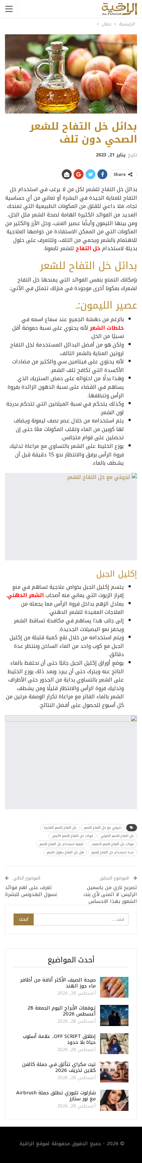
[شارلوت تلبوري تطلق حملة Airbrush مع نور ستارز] (114, 1100)
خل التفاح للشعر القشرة (60, 827)
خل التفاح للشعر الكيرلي (117, 836)
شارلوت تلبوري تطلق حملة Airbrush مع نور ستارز (56, 1095)
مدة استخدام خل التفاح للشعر (112, 852)
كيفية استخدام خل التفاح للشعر (62, 844)
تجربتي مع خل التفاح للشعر (103, 827)
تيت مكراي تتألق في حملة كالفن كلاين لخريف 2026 (59, 1067)
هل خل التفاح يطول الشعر (65, 852)
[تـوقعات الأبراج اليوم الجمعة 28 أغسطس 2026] (114, 1015)
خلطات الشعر (107, 328)
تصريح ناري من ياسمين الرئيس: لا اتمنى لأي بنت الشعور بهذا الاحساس (110, 894)
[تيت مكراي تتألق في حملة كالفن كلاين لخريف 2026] (114, 1071)
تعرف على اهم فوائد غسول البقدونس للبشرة (31, 891)
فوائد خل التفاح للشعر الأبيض (72, 836)
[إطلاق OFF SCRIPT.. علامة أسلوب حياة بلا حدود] (114, 1043)
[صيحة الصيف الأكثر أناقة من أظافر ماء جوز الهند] (114, 987)
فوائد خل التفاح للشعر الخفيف (112, 844)
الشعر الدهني (25, 595)
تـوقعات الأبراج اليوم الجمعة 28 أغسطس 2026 (61, 1010)
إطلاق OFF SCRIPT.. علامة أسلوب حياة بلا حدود (59, 1039)
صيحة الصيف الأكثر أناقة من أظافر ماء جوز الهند (58, 982)
